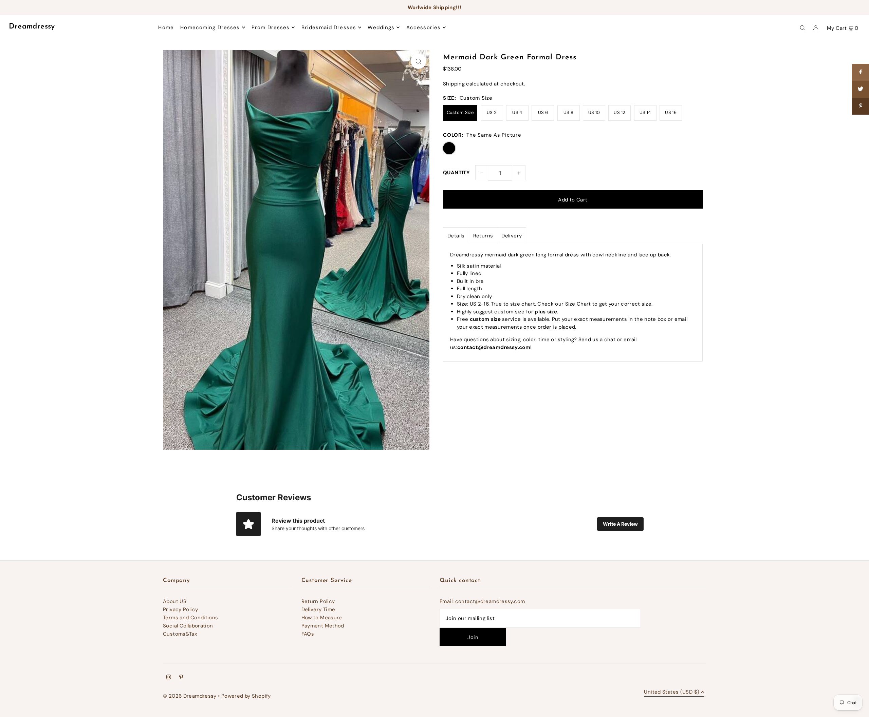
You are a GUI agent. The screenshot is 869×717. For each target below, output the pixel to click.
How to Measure (321, 617)
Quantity (456, 172)
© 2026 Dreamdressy (190, 696)
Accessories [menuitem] (423, 27)
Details (456, 235)
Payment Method (322, 625)
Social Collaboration (188, 625)
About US (174, 601)
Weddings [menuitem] (381, 27)
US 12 (619, 112)
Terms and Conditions (190, 617)
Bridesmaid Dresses (328, 27)
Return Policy (318, 601)
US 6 (543, 112)
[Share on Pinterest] (860, 106)
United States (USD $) (671, 692)
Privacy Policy (180, 609)
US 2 (492, 112)
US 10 (594, 112)
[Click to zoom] (418, 61)
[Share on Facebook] (860, 72)
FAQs (307, 634)
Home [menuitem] (166, 27)
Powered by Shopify (246, 696)
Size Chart (578, 304)
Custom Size (460, 112)
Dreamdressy (32, 27)
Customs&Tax (180, 634)
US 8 (568, 112)
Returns (483, 235)
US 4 (517, 112)
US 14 (645, 112)
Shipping (454, 83)
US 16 (671, 112)
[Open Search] (802, 27)
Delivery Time (318, 609)
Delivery (511, 235)
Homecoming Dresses (210, 27)
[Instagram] (168, 678)
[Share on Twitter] (860, 89)
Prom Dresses (271, 27)
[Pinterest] (181, 678)
